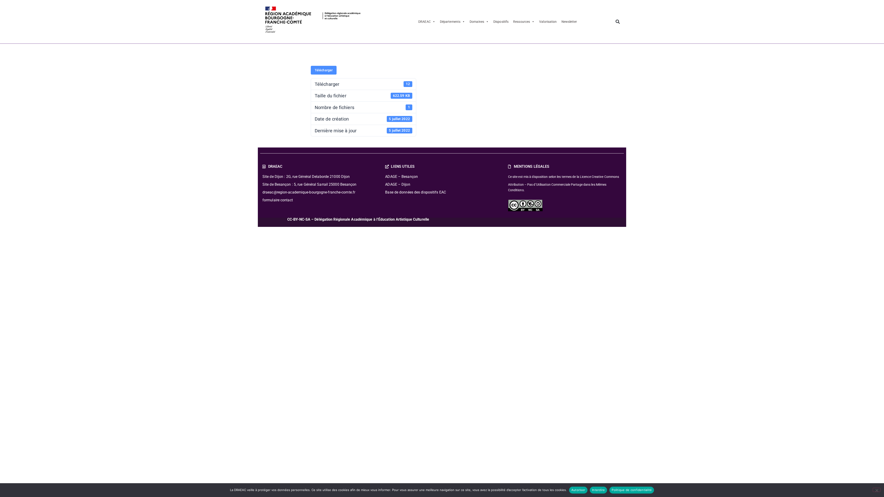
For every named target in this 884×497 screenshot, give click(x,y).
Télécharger (324, 70)
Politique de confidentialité (632, 490)
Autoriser (578, 490)
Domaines (477, 21)
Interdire (598, 490)
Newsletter (569, 21)
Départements (450, 21)
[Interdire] (877, 490)
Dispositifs (501, 21)
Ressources (521, 21)
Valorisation (548, 21)
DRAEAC (424, 21)
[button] (617, 22)
